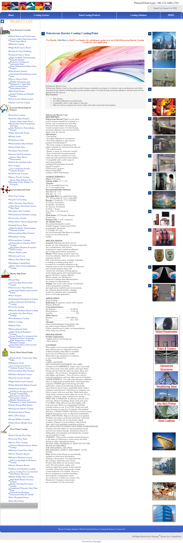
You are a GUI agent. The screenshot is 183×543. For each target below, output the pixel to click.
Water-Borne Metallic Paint (21, 423)
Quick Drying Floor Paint (20, 435)
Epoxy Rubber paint (18, 252)
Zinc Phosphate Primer (19, 497)
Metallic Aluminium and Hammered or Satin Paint (20, 83)
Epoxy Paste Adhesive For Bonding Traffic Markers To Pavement (21, 182)
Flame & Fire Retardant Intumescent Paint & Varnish (22, 493)
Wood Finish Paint (17, 147)
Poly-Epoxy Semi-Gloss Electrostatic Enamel (20, 397)
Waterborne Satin (17, 140)
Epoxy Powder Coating (19, 177)
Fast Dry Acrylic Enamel (20, 378)
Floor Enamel (15, 295)
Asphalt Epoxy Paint (18, 225)
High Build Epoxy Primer (20, 48)
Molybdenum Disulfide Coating (23, 214)
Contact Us (167, 8)
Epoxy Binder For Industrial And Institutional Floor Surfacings (23, 337)
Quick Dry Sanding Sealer (21, 162)
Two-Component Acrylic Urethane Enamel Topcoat (20, 367)
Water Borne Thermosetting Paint (23, 222)
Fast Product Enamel (18, 71)
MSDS (171, 15)
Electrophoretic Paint (18, 329)
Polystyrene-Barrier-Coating (21, 408)
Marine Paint (15, 325)
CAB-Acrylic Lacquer (19, 173)
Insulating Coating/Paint (20, 263)
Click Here (62, 40)
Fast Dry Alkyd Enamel (19, 119)
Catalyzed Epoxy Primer (20, 55)
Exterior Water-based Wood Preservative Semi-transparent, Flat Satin (22, 123)
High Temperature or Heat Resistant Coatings (21, 341)
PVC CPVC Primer (17, 416)
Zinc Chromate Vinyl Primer (21, 203)
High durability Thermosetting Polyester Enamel (22, 59)
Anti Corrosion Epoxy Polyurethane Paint (19, 87)
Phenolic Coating (17, 44)
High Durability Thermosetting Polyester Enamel (23, 229)
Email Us (157, 8)
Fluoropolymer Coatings (20, 240)
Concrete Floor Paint (18, 439)
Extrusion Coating (17, 115)
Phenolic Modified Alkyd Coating (24, 310)
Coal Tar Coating (17, 307)
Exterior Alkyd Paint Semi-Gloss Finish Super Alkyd (23, 40)
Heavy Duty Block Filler (20, 259)
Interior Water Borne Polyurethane (18, 158)
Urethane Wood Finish (19, 151)
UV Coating (15, 166)
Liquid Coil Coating (18, 199)
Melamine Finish (17, 363)
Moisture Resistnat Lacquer (21, 374)
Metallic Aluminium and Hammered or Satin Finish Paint (23, 401)
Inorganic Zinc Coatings (20, 211)
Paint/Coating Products (89, 15)
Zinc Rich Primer (17, 501)
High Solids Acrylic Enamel (21, 381)
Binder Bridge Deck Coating (21, 477)
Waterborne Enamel (18, 389)
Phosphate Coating (17, 237)
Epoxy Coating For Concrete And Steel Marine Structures (24, 473)
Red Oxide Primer (17, 91)
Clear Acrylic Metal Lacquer (21, 99)
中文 (175, 8)
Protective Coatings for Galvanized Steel (19, 63)
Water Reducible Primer (19, 133)
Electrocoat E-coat (17, 256)
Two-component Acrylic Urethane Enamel (20, 169)
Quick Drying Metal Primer (21, 405)
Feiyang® (97, 541)
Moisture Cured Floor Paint (21, 450)
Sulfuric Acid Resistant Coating (23, 469)
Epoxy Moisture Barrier (20, 454)
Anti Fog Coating (17, 196)
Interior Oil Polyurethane (20, 154)
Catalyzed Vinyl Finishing (20, 51)
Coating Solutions (138, 15)
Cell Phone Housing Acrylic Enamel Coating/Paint (21, 392)
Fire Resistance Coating (19, 318)
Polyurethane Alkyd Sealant (21, 143)
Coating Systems (41, 15)
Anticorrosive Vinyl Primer (21, 288)
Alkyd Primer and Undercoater (23, 36)
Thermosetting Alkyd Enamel (22, 233)
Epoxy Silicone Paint (18, 79)
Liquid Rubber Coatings (20, 419)
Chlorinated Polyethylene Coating (24, 299)
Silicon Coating (16, 322)
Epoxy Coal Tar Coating (20, 102)
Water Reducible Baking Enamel (23, 385)
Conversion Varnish (18, 218)
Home (11, 15)
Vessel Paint (15, 280)
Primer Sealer (15, 136)
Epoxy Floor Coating (19, 442)
